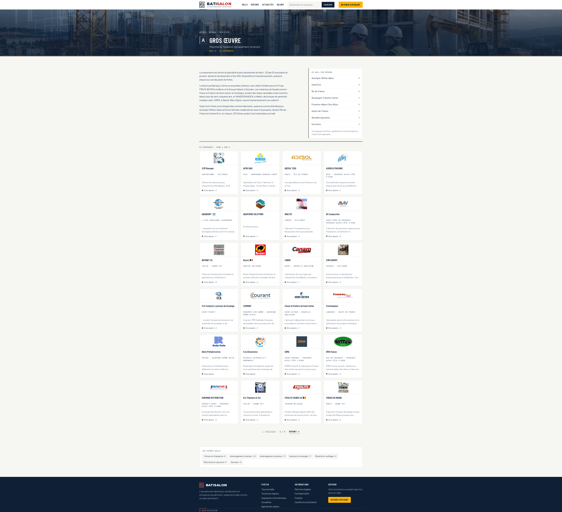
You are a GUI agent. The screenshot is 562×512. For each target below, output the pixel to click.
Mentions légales (303, 489)
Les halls (213, 32)
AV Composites (333, 214)
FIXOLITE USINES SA (293, 397)
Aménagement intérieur (243, 456)
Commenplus (332, 306)
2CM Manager (208, 168)
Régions (255, 4)
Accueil (202, 32)
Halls (245, 4)
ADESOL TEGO (290, 168)
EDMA (287, 352)
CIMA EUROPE (331, 260)
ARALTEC (288, 214)
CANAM (288, 260)
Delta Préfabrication (211, 352)
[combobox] (305, 5)
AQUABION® (207, 214)
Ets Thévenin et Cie (252, 397)
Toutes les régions (270, 493)
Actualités (267, 4)
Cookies (298, 498)
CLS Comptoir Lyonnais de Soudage (218, 306)
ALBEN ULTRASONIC (334, 168)
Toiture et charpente (215, 456)
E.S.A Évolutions (250, 352)
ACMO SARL (248, 168)
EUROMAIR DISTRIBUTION (212, 397)
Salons (280, 4)
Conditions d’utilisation (306, 502)
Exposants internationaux (273, 498)
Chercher (328, 5)
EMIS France (331, 352)
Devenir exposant (350, 4)
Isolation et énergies (300, 456)
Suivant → (294, 431)
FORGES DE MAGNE (334, 397)
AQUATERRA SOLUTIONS (253, 214)
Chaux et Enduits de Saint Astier (299, 306)
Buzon (246, 260)
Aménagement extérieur (272, 456)
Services (236, 462)
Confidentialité (302, 493)
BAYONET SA (207, 260)
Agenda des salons (270, 506)
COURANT (247, 306)
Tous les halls (267, 489)
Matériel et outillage (325, 456)
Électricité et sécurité (215, 462)
